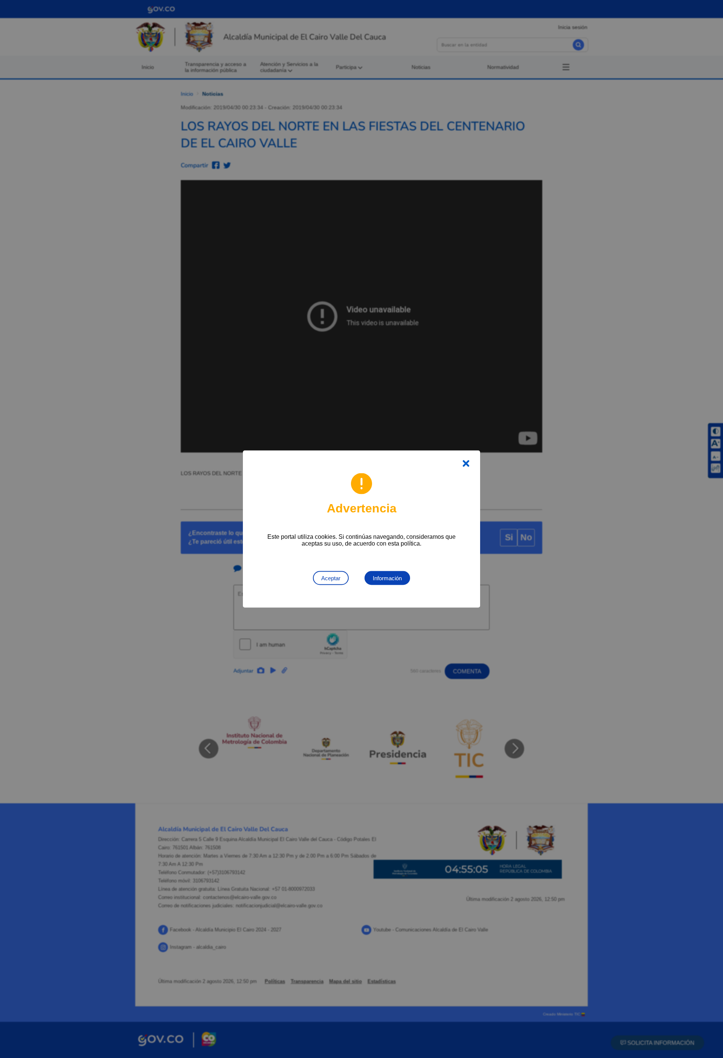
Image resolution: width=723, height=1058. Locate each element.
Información (387, 578)
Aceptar (330, 578)
